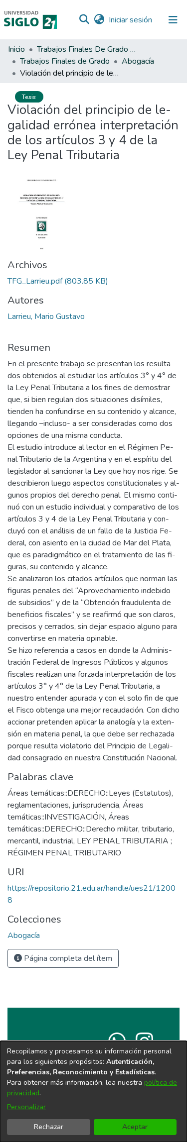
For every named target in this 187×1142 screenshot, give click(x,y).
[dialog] (93, 1091)
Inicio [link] (16, 49)
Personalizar (26, 1107)
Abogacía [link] (138, 61)
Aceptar (135, 1127)
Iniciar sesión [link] (131, 19)
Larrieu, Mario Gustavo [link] (46, 316)
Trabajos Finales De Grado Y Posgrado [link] (87, 49)
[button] (84, 20)
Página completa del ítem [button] (67, 958)
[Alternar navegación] (173, 20)
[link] (57, 281)
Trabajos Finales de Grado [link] (65, 61)
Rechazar (48, 1127)
